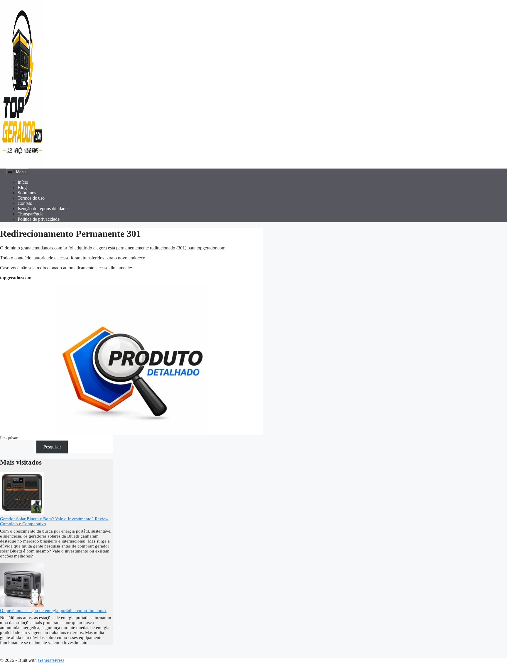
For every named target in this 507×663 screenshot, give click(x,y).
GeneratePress (51, 660)
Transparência (30, 213)
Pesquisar (9, 437)
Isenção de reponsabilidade (42, 208)
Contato (25, 203)
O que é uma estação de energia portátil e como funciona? (53, 610)
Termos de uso (31, 197)
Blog (22, 187)
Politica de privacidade (39, 219)
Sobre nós (27, 192)
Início (23, 182)
